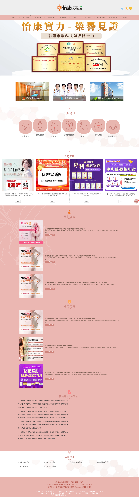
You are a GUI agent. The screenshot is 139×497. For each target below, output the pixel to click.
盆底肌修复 (113, 136)
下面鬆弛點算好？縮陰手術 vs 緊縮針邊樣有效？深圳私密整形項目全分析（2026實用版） (76, 283)
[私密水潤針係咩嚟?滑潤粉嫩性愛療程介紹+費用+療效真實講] (52, 175)
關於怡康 (26, 17)
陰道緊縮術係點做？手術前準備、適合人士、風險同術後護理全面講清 (70, 256)
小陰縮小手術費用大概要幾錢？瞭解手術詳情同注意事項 (65, 229)
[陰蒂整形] (54, 127)
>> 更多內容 (49, 324)
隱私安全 (34, 98)
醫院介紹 (108, 98)
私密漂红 (98, 135)
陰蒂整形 (63, 17)
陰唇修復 (51, 17)
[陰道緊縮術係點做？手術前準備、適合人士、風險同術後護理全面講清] (31, 259)
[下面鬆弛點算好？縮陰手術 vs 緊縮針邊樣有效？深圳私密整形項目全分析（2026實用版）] (31, 286)
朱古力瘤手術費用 (50, 466)
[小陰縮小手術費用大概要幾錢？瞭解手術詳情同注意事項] (31, 232)
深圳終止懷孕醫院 (102, 462)
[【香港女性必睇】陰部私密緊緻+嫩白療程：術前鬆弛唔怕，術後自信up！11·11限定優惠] (18, 175)
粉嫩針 (86, 493)
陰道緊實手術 (39, 491)
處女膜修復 (113, 17)
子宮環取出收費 (23, 466)
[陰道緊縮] (25, 127)
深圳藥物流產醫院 (24, 462)
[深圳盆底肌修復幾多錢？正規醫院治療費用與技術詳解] (86, 175)
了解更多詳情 (51, 438)
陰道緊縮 (38, 17)
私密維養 (61, 493)
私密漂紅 (88, 17)
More (18, 201)
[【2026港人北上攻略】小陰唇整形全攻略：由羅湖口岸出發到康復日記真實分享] (121, 175)
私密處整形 (44, 493)
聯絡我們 (126, 17)
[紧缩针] (84, 127)
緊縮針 (75, 17)
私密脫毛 (70, 493)
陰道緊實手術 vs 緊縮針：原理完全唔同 (59, 346)
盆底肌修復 (101, 17)
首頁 (13, 17)
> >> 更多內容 (50, 235)
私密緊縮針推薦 (70, 491)
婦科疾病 (53, 493)
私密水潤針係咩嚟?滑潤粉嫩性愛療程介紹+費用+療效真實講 (52, 194)
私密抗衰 (78, 493)
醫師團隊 (71, 98)
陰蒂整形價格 (50, 491)
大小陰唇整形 (81, 491)
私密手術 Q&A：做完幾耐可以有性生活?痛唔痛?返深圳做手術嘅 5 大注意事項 (73, 373)
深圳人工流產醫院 (50, 462)
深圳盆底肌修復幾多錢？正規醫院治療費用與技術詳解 (86, 194)
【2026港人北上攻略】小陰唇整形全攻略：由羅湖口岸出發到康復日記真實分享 (121, 194)
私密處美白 (95, 493)
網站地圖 (101, 491)
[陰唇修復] (40, 126)
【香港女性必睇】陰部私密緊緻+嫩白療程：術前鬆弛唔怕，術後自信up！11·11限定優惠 (18, 194)
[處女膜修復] (69, 126)
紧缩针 (84, 136)
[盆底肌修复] (113, 127)
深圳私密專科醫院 (76, 462)
